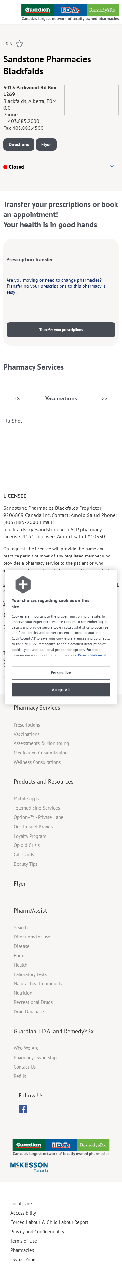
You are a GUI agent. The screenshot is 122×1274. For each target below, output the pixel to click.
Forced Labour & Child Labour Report (49, 1222)
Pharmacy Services (37, 707)
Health (20, 965)
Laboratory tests (30, 974)
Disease (22, 946)
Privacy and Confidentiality (37, 1232)
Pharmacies (22, 1250)
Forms (20, 955)
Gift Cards (24, 854)
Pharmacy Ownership (35, 1057)
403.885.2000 (23, 121)
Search (21, 928)
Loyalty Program (30, 836)
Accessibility (23, 1213)
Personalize (61, 672)
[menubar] (23, 1109)
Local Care (21, 1203)
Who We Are (26, 1048)
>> (104, 398)
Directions (19, 144)
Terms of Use (23, 1241)
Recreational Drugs (33, 1002)
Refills (20, 1076)
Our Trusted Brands (33, 827)
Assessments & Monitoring (41, 743)
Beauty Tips (25, 864)
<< (17, 398)
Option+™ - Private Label (39, 817)
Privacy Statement (92, 655)
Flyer (46, 144)
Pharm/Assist (30, 910)
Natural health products (38, 983)
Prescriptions (27, 725)
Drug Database (29, 1012)
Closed (16, 167)
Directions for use (32, 937)
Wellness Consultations (37, 762)
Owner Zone (22, 1259)
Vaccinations (61, 398)
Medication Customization (41, 753)
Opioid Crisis (27, 845)
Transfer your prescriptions (61, 329)
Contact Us (25, 1067)
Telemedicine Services (37, 808)
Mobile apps (26, 798)
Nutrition (23, 993)
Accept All (61, 689)
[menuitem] (23, 1109)
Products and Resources (44, 781)
